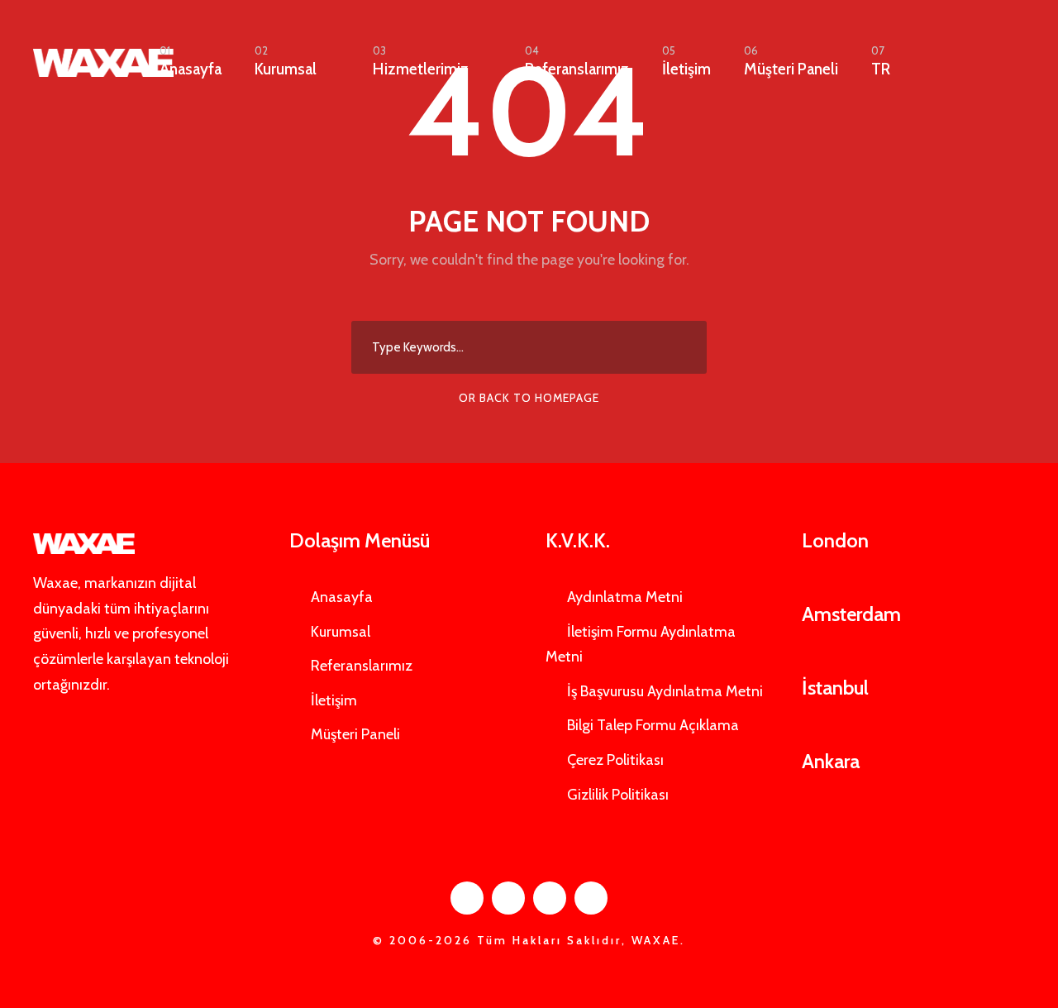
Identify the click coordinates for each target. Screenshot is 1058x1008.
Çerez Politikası (615, 760)
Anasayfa (191, 61)
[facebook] (467, 898)
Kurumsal (286, 61)
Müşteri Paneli (791, 61)
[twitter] (549, 898)
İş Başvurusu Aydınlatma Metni (665, 691)
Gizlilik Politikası (618, 795)
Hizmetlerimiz (421, 61)
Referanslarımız (577, 61)
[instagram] (591, 898)
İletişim (686, 61)
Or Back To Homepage (529, 397)
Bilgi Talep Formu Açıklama (653, 725)
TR (880, 61)
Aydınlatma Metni (625, 597)
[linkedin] (508, 898)
